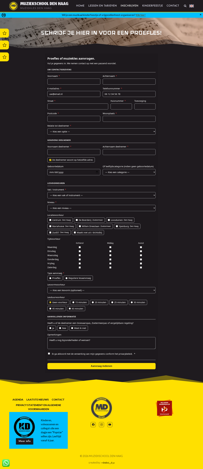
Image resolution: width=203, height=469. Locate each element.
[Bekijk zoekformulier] (185, 6)
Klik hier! (141, 15)
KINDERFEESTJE (152, 6)
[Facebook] (93, 424)
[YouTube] (109, 424)
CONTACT (173, 6)
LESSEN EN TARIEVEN (102, 6)
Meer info (25, 441)
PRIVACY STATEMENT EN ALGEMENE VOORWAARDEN (38, 407)
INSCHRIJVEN (129, 6)
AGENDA (17, 399)
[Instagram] (101, 424)
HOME (80, 6)
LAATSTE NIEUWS (37, 399)
